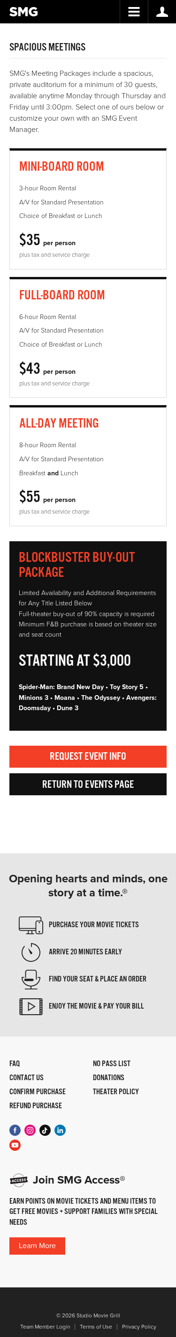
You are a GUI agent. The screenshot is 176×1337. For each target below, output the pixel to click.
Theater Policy (116, 1092)
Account (162, 11)
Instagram (30, 1130)
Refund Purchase (35, 1106)
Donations (108, 1078)
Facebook (15, 1130)
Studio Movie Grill (23, 11)
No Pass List (111, 1064)
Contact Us (26, 1078)
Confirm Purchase (37, 1092)
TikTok (45, 1130)
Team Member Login (45, 1327)
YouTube (15, 1145)
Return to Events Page (88, 785)
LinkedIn (60, 1130)
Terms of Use (96, 1327)
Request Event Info (88, 756)
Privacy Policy (139, 1327)
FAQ (14, 1064)
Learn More (37, 1245)
